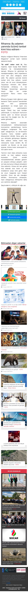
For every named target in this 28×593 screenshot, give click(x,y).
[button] (25, 189)
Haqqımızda (16, 1)
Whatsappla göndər (14, 211)
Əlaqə (22, 1)
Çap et (5, 39)
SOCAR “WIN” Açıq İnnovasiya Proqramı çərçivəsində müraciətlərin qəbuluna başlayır (13, 544)
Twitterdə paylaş (14, 220)
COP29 (23, 587)
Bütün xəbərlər (7, 1)
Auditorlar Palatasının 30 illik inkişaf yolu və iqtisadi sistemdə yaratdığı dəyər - (14, 386)
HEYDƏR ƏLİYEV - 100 (14, 589)
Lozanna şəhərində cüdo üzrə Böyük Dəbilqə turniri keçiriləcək (14, 444)
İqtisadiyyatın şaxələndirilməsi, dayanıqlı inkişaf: (12, 424)
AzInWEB (8, 583)
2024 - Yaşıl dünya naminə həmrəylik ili (11, 587)
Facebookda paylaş (14, 217)
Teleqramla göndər (14, 214)
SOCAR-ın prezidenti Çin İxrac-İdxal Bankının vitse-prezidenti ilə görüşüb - (14, 405)
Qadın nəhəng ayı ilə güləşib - (12, 369)
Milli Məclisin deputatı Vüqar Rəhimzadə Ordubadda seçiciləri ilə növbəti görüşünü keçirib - (13, 507)
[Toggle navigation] (4, 18)
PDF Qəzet (22, 18)
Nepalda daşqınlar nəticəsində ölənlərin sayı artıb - (12, 463)
